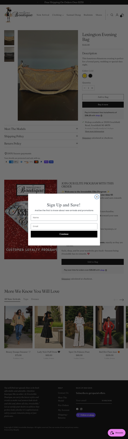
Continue (64, 234)
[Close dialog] (97, 197)
